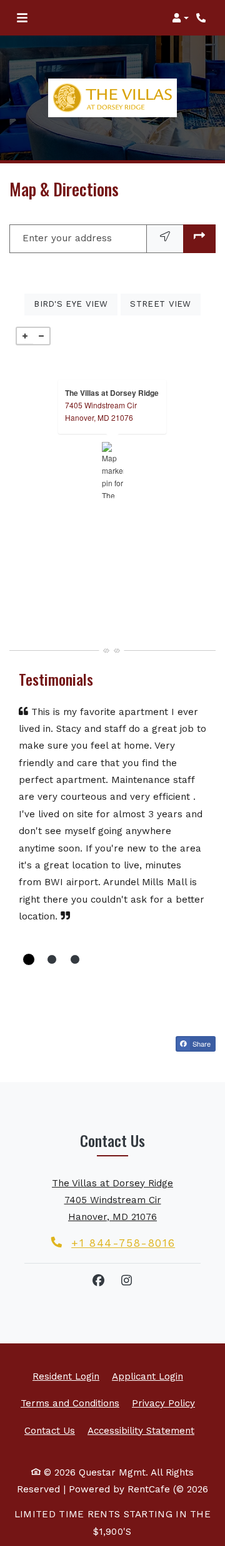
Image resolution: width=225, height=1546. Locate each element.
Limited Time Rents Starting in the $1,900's (112, 1523)
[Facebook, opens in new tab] (98, 1281)
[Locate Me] (165, 238)
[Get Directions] (199, 238)
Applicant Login (147, 1376)
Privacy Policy (163, 1403)
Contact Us (49, 1430)
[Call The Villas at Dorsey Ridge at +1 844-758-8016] (202, 18)
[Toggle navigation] (22, 18)
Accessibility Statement (141, 1430)
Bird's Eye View (76, 304)
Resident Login (65, 1376)
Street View (165, 304)
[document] (112, 470)
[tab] (28, 959)
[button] (180, 18)
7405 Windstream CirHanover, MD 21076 (101, 411)
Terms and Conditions (70, 1403)
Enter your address (67, 238)
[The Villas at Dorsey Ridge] (113, 470)
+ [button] (25, 336)
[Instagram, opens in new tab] (126, 1281)
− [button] (41, 336)
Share (201, 1044)
